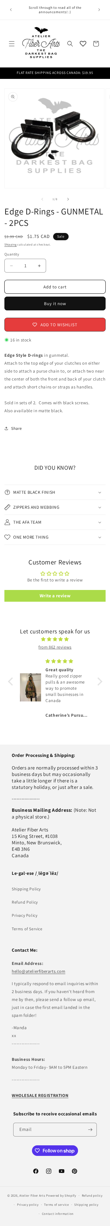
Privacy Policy (24, 915)
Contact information (58, 1214)
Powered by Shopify (61, 1195)
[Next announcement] (99, 9)
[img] (55, 639)
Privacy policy (28, 1205)
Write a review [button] (55, 596)
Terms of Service (27, 928)
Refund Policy (25, 902)
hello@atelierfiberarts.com (38, 971)
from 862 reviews (55, 647)
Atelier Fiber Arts (32, 1195)
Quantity (11, 254)
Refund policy (92, 1195)
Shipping (10, 244)
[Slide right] (68, 199)
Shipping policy (86, 1205)
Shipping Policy (26, 889)
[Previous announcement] (10, 9)
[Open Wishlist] (83, 43)
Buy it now (55, 303)
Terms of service (56, 1205)
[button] (11, 43)
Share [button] (16, 428)
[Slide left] (42, 199)
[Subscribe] (90, 1130)
